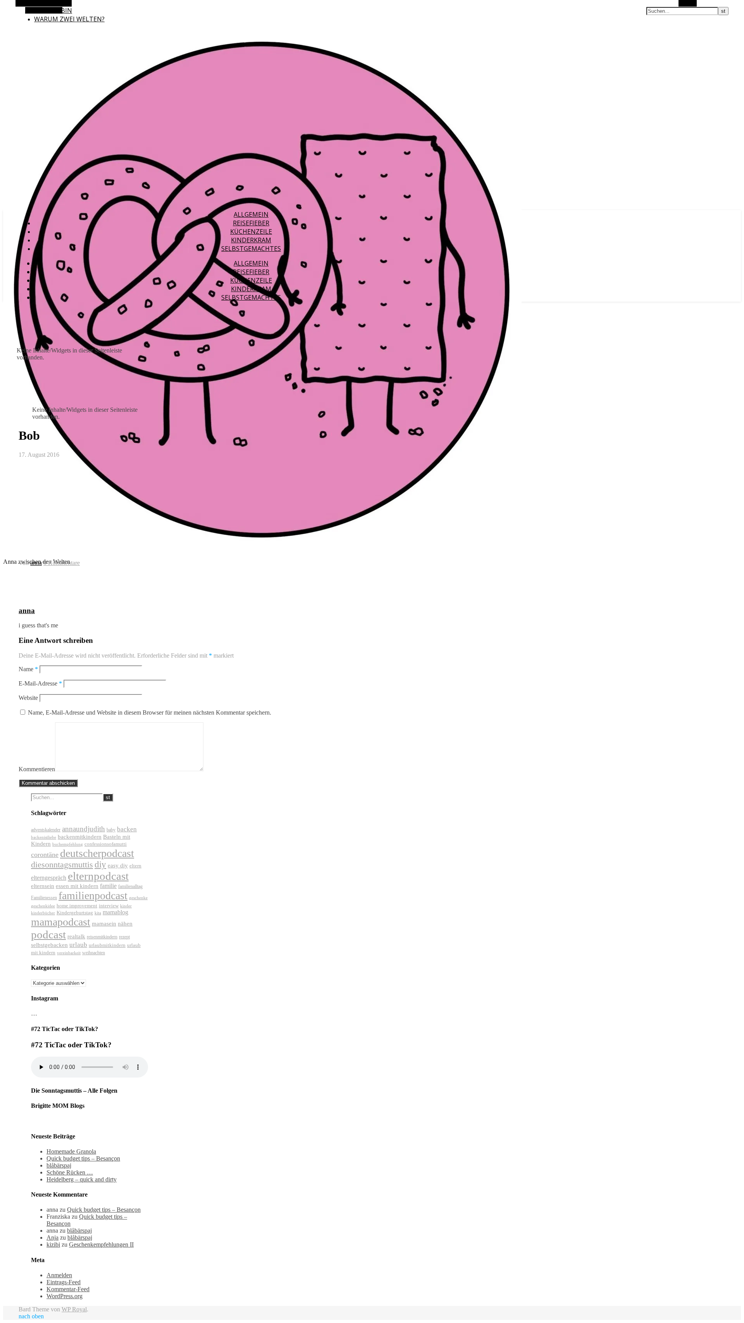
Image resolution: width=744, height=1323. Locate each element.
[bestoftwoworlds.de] (262, 548)
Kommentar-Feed (68, 1289)
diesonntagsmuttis (62, 864)
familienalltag (130, 886)
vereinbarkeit (69, 953)
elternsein (42, 886)
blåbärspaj (58, 1165)
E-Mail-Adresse (40, 683)
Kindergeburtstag (75, 912)
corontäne (45, 854)
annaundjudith (83, 829)
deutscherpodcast (97, 853)
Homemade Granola (71, 1151)
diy (100, 864)
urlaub (78, 944)
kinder (126, 906)
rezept (124, 937)
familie (108, 886)
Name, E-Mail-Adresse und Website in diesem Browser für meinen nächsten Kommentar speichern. (149, 712)
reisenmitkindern (102, 937)
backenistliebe (43, 837)
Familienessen (44, 897)
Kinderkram (251, 240)
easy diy (118, 865)
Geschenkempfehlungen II (101, 1244)
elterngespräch (48, 877)
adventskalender (45, 829)
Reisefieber (251, 223)
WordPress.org (64, 1296)
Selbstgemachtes (251, 248)
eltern (135, 866)
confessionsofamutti (105, 844)
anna (36, 563)
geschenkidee (43, 906)
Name (28, 669)
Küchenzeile (251, 231)
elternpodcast (98, 876)
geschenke (138, 898)
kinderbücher (43, 913)
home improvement (77, 905)
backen (127, 829)
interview (109, 905)
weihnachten (93, 952)
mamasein (104, 924)
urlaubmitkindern (107, 945)
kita (98, 913)
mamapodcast (60, 922)
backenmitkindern (80, 837)
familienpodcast (93, 895)
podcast (48, 934)
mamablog (115, 912)
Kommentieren (37, 769)
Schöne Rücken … (69, 1172)
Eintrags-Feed (63, 1282)
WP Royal (74, 1309)
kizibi (53, 1244)
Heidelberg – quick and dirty (81, 1179)
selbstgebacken (49, 944)
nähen (125, 924)
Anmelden (59, 1275)
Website (28, 697)
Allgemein (251, 214)
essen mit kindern (77, 886)
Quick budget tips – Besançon (83, 1158)
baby (111, 829)
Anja (52, 1237)
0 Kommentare (61, 563)
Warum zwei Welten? (69, 19)
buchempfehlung (67, 844)
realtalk (76, 936)
